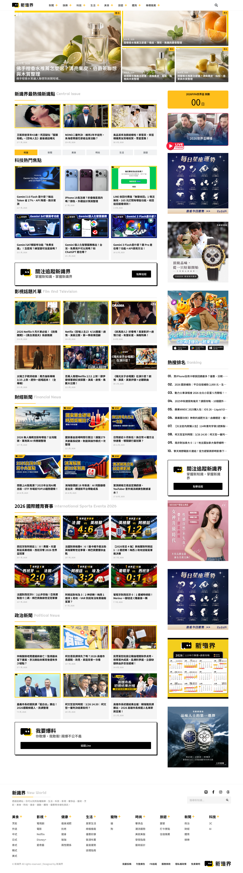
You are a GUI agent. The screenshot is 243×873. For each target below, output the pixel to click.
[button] (216, 5)
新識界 (19, 792)
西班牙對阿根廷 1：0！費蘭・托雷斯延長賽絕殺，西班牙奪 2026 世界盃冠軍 (37, 550)
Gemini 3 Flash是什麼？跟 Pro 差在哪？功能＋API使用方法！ (132, 246)
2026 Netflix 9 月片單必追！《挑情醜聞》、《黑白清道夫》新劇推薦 (37, 333)
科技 (79, 5)
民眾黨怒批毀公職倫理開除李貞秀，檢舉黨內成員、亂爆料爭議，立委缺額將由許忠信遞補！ (133, 659)
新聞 (51, 5)
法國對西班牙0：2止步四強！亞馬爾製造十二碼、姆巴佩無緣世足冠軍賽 (37, 596)
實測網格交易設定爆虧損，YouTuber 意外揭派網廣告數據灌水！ (132, 488)
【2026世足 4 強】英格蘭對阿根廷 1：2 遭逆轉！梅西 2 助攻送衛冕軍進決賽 (133, 550)
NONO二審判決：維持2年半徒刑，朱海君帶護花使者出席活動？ (85, 136)
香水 (117, 13)
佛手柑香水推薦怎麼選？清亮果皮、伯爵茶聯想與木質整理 (66, 71)
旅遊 (120, 5)
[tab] (26, 152)
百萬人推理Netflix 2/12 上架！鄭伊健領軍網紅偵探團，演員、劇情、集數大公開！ (85, 379)
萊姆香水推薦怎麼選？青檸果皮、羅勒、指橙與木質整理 (148, 77)
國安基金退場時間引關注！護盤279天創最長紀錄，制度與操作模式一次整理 (85, 440)
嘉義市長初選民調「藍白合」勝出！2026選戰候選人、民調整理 (37, 705)
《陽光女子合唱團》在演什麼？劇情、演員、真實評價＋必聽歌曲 (132, 377)
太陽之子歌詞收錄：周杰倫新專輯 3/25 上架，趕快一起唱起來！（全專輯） (36, 379)
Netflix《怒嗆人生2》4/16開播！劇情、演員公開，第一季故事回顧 (85, 333)
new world (36, 792)
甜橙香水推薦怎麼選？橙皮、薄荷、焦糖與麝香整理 (153, 42)
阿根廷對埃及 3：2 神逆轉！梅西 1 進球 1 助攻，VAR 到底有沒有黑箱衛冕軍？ (85, 598)
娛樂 (65, 5)
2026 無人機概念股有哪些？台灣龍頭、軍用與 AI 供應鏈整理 (37, 438)
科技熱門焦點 (28, 160)
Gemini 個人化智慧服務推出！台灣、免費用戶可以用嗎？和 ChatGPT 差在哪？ (83, 248)
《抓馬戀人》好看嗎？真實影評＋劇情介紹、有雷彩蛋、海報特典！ (133, 333)
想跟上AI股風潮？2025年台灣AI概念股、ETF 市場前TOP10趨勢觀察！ (37, 487)
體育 (134, 5)
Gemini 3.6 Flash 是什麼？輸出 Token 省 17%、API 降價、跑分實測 (36, 200)
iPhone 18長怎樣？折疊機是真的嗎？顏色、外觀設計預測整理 (84, 199)
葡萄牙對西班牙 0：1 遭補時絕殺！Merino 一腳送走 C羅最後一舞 (133, 596)
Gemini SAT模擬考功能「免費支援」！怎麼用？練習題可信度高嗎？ (37, 246)
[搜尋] (227, 800)
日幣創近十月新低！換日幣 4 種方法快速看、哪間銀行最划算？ (133, 438)
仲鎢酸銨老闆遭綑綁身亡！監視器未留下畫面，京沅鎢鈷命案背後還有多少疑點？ (37, 659)
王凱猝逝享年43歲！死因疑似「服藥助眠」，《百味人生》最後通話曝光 (37, 136)
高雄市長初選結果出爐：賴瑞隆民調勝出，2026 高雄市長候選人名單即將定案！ (133, 707)
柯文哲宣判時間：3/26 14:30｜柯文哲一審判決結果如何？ (85, 705)
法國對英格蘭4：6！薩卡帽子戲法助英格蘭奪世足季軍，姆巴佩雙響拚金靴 (85, 550)
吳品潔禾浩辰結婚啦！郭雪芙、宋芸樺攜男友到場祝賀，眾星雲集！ (133, 136)
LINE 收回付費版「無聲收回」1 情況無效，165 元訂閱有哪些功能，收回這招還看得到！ (134, 200)
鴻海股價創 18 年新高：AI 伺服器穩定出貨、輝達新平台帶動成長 (85, 487)
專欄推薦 (151, 5)
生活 (92, 5)
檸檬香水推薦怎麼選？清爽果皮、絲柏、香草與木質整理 (201, 77)
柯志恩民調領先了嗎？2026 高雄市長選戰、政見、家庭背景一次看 (85, 657)
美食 (106, 5)
